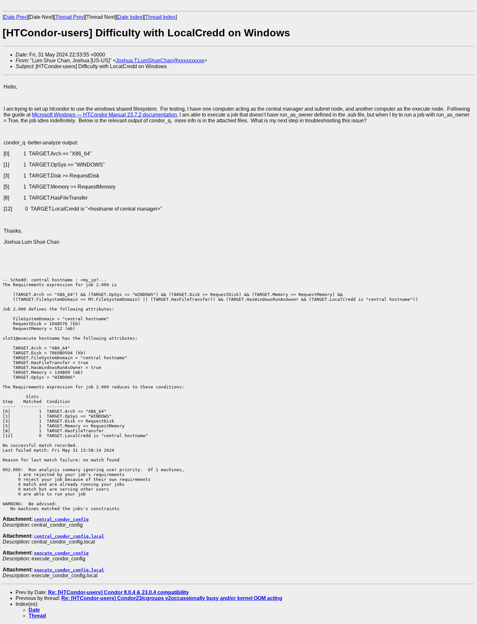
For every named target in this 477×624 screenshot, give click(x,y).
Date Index (129, 17)
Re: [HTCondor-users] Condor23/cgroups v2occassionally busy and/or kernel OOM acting (171, 598)
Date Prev (15, 17)
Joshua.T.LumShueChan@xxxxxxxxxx (160, 60)
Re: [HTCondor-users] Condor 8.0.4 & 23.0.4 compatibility (118, 592)
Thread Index (160, 17)
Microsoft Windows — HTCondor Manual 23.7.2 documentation (104, 114)
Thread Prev (69, 17)
